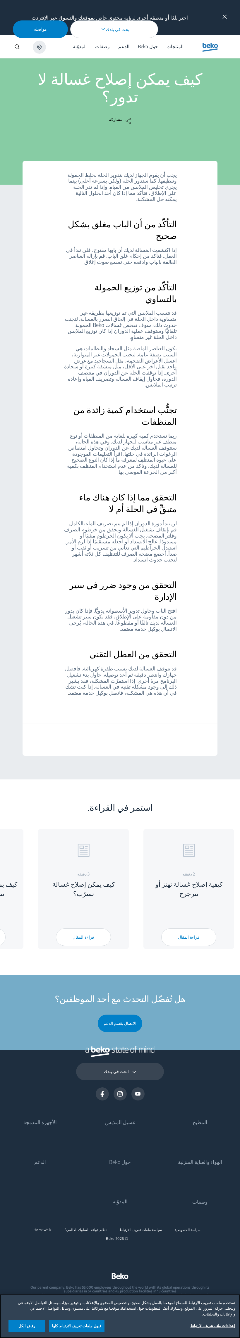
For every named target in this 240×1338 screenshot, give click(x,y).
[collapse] (224, 16)
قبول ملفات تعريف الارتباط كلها (76, 1325)
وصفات (200, 1201)
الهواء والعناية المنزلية (200, 1162)
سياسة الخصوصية (188, 1230)
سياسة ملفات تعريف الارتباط (140, 1230)
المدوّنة (120, 1201)
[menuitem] (176, 46)
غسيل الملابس (120, 1122)
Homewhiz (43, 1230)
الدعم (40, 1162)
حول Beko (120, 1162)
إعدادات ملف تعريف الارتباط (213, 1325)
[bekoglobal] (210, 47)
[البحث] (12, 46)
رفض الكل (26, 1325)
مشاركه (115, 119)
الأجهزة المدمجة (40, 1122)
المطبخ (200, 1122)
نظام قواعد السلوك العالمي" (86, 1230)
